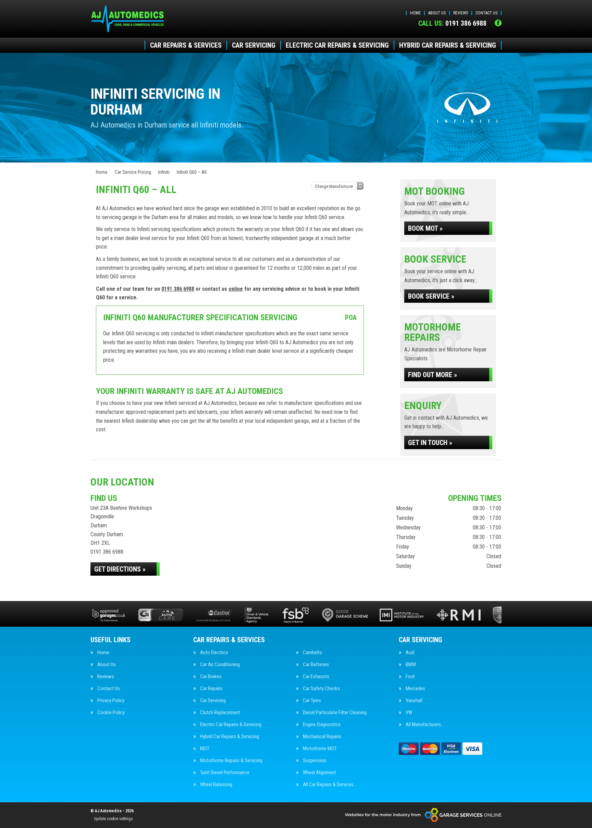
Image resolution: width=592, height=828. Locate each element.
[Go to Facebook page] (498, 23)
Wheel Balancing (216, 784)
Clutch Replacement (220, 712)
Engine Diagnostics (322, 724)
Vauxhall (414, 700)
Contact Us (486, 13)
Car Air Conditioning (220, 664)
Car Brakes (211, 676)
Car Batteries (316, 664)
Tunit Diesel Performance (224, 772)
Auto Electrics (214, 652)
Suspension (314, 760)
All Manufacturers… (425, 724)
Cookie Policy (111, 712)
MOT (204, 748)
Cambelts (312, 652)
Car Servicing (253, 45)
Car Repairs (211, 688)
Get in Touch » (430, 443)
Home (415, 13)
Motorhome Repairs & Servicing (231, 760)
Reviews (460, 13)
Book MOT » (425, 228)
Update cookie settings (113, 818)
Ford (410, 676)
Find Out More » (432, 375)
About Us (437, 13)
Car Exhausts (316, 676)
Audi (410, 652)
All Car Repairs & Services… (330, 784)
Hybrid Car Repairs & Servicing (447, 45)
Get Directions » (120, 569)
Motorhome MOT (320, 748)
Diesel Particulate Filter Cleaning (335, 712)
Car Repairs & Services (186, 45)
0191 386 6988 (452, 23)
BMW (411, 664)
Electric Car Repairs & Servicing (337, 45)
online (236, 289)
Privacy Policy (110, 700)
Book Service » (431, 296)
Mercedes (415, 688)
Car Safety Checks (321, 688)
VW (409, 712)
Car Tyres (312, 700)
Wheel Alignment (319, 772)
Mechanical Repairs (322, 736)
